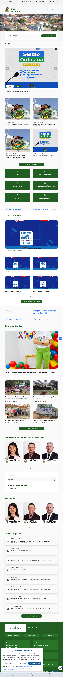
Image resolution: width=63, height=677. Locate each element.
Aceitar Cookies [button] (21, 663)
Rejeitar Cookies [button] (9, 663)
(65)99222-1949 (11, 488)
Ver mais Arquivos (31, 616)
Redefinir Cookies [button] (47, 664)
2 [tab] (32, 296)
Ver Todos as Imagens (31, 428)
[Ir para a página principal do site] (13, 10)
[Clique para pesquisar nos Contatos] (54, 479)
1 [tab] (30, 296)
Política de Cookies (26, 666)
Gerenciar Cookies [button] (35, 663)
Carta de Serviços (31, 635)
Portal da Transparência (13, 635)
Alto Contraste (27, 1)
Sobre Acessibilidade (45, 4)
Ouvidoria (50, 635)
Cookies (55, 2)
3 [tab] (34, 527)
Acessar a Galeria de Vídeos (31, 301)
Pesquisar (49, 35)
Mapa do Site (41, 1)
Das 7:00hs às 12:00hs (41, 645)
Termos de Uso (14, 668)
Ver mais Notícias (31, 164)
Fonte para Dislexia (19, 4)
